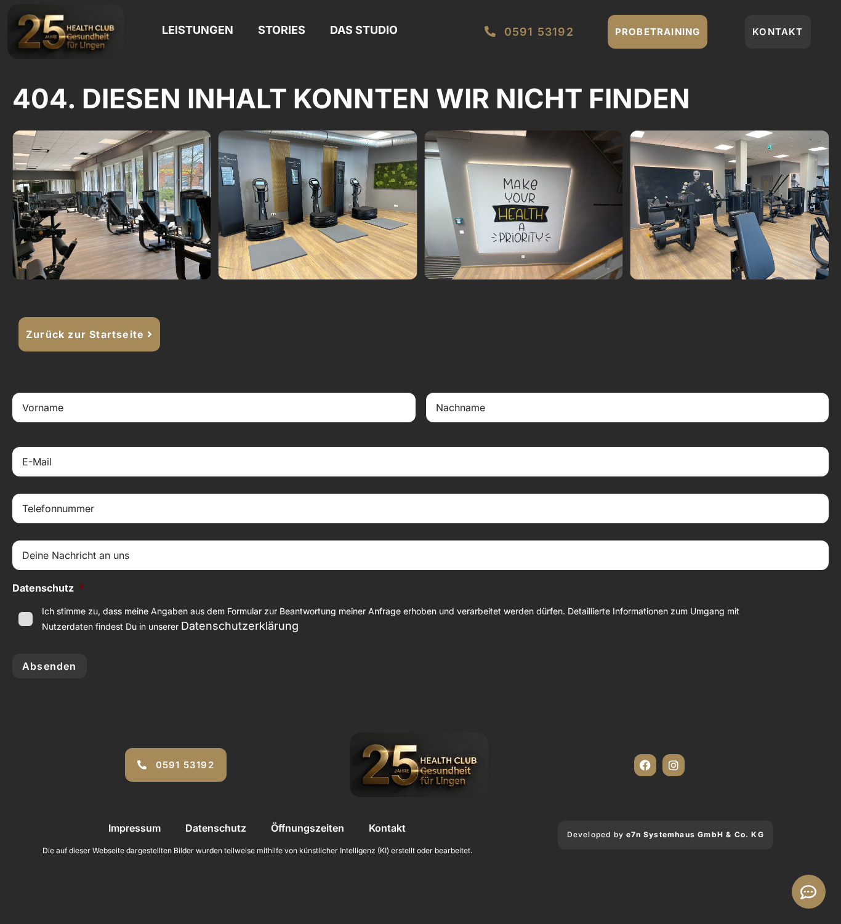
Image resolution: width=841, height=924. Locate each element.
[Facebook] (645, 765)
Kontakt (387, 828)
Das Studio (364, 29)
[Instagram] (673, 765)
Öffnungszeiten (307, 828)
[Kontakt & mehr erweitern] (809, 892)
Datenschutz (215, 828)
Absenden (49, 666)
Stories (281, 29)
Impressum (134, 828)
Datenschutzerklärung (240, 625)
